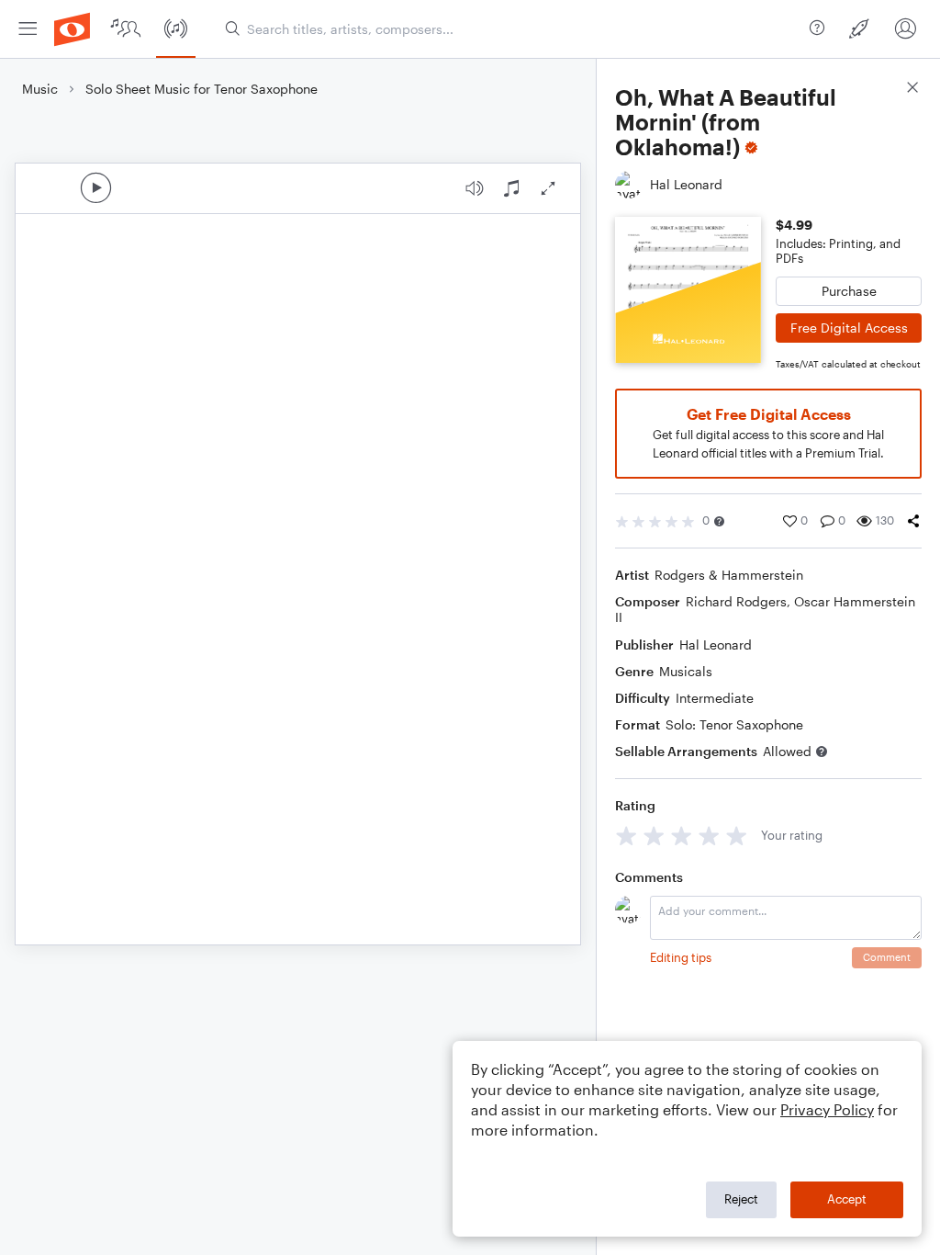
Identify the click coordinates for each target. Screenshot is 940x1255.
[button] (719, 521)
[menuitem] (27, 29)
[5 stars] (736, 835)
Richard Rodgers (736, 601)
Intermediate (715, 698)
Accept (847, 1199)
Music (40, 88)
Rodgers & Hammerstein (729, 574)
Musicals (685, 671)
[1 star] (626, 835)
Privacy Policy (827, 1109)
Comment (887, 957)
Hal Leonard (715, 644)
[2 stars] (654, 835)
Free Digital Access (849, 327)
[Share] (913, 521)
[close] (912, 89)
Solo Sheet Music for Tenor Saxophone (201, 88)
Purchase (849, 291)
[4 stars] (709, 835)
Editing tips (680, 957)
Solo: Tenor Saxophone (734, 724)
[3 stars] (681, 835)
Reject (741, 1199)
